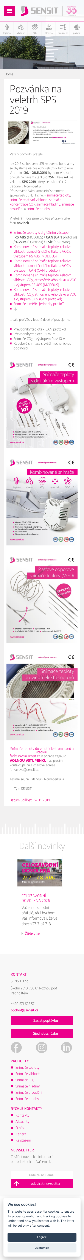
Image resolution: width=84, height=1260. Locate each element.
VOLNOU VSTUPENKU (28, 760)
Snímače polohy (27, 1098)
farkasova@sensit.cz (25, 756)
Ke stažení (23, 1140)
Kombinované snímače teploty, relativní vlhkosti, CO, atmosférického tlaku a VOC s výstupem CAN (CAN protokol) (45, 294)
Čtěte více (32, 933)
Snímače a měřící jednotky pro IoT (39, 304)
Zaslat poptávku (45, 1020)
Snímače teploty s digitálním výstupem (42, 232)
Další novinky (42, 846)
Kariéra (21, 1134)
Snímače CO (25, 1080)
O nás (20, 1128)
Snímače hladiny (28, 1086)
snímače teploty (58, 195)
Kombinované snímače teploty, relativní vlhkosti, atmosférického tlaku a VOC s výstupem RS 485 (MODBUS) (43, 251)
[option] (42, 902)
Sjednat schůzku (45, 1033)
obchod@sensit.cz (24, 1010)
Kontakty (22, 1115)
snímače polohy (38, 209)
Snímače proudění (29, 1092)
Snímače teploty (27, 1067)
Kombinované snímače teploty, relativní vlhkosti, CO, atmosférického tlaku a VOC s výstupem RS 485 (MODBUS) (45, 280)
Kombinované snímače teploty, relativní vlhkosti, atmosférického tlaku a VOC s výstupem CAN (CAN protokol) (43, 266)
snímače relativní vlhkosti (29, 200)
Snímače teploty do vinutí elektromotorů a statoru (42, 750)
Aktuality (22, 1121)
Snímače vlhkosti (28, 1074)
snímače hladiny (48, 204)
